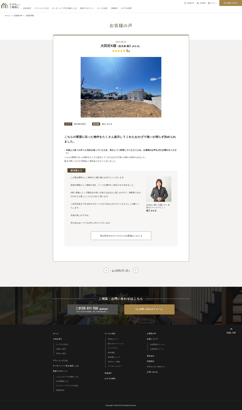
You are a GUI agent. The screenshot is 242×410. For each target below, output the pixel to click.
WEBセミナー (113, 339)
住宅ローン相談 (114, 362)
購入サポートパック (115, 344)
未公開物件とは (62, 381)
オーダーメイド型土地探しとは (64, 8)
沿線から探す (61, 349)
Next (135, 270)
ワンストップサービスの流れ (67, 386)
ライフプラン (113, 348)
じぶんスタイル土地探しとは (67, 377)
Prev (106, 270)
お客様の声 (190, 3)
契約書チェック (114, 357)
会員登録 (203, 3)
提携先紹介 (60, 390)
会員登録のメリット (157, 344)
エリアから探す (62, 344)
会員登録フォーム (157, 349)
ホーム (55, 333)
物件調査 (111, 353)
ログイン (214, 3)
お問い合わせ (152, 372)
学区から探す (61, 353)
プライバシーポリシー (156, 367)
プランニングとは (42, 8)
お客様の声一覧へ (122, 270)
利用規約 (150, 361)
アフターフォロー (115, 366)
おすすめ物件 (126, 8)
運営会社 (150, 356)
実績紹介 (114, 8)
